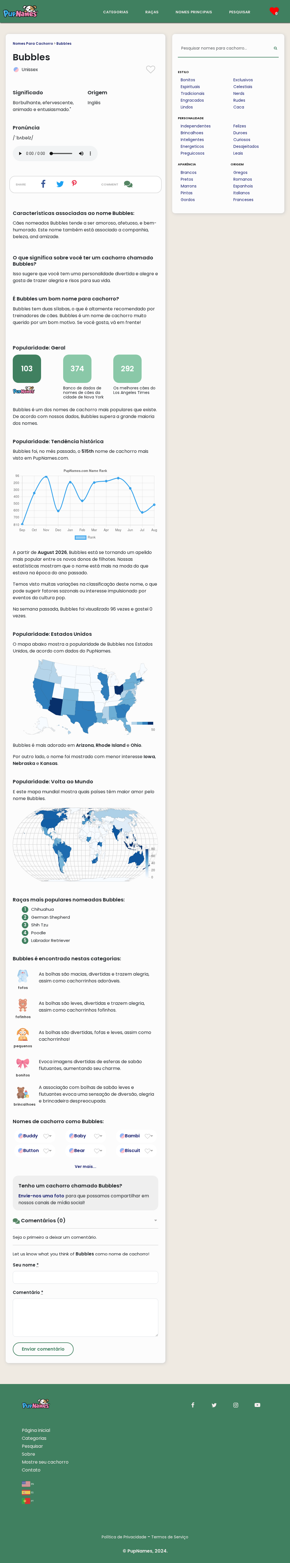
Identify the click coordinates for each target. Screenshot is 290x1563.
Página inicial (36, 1430)
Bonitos (188, 80)
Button (31, 1150)
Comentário (28, 1292)
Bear (79, 1150)
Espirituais (190, 86)
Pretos (187, 179)
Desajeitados (246, 146)
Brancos (189, 172)
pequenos (23, 1046)
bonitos (23, 1075)
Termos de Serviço (169, 1537)
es (31, 1492)
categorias (115, 11)
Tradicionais (192, 93)
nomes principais (194, 11)
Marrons (189, 186)
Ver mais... (85, 1166)
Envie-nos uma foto (41, 1196)
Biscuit (132, 1150)
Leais (238, 153)
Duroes (240, 133)
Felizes (239, 126)
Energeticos (192, 146)
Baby (80, 1136)
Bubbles (63, 43)
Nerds (238, 93)
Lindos (187, 107)
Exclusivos (243, 80)
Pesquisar (32, 1446)
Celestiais (242, 86)
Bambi (132, 1136)
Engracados (192, 100)
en (32, 1483)
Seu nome (26, 1265)
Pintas (187, 193)
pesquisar (239, 11)
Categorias (34, 1438)
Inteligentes (192, 139)
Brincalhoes (192, 133)
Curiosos (241, 139)
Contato (31, 1470)
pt (32, 1500)
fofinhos (23, 1016)
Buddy (30, 1136)
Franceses (243, 199)
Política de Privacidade (124, 1537)
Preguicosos (192, 153)
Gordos (188, 199)
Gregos (240, 172)
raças (152, 11)
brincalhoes (24, 1104)
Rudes (239, 100)
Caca (238, 107)
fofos (23, 987)
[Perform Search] (275, 48)
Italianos (241, 193)
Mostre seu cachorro (45, 1462)
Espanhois (243, 186)
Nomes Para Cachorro (33, 43)
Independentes (196, 126)
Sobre (28, 1454)
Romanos (242, 179)
